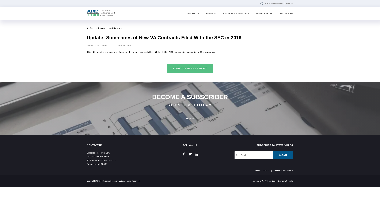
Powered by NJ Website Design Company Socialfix (272, 181)
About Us (193, 13)
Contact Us (286, 13)
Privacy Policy (262, 171)
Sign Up (289, 4)
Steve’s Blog (264, 13)
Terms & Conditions (283, 171)
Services (211, 13)
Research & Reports (236, 13)
